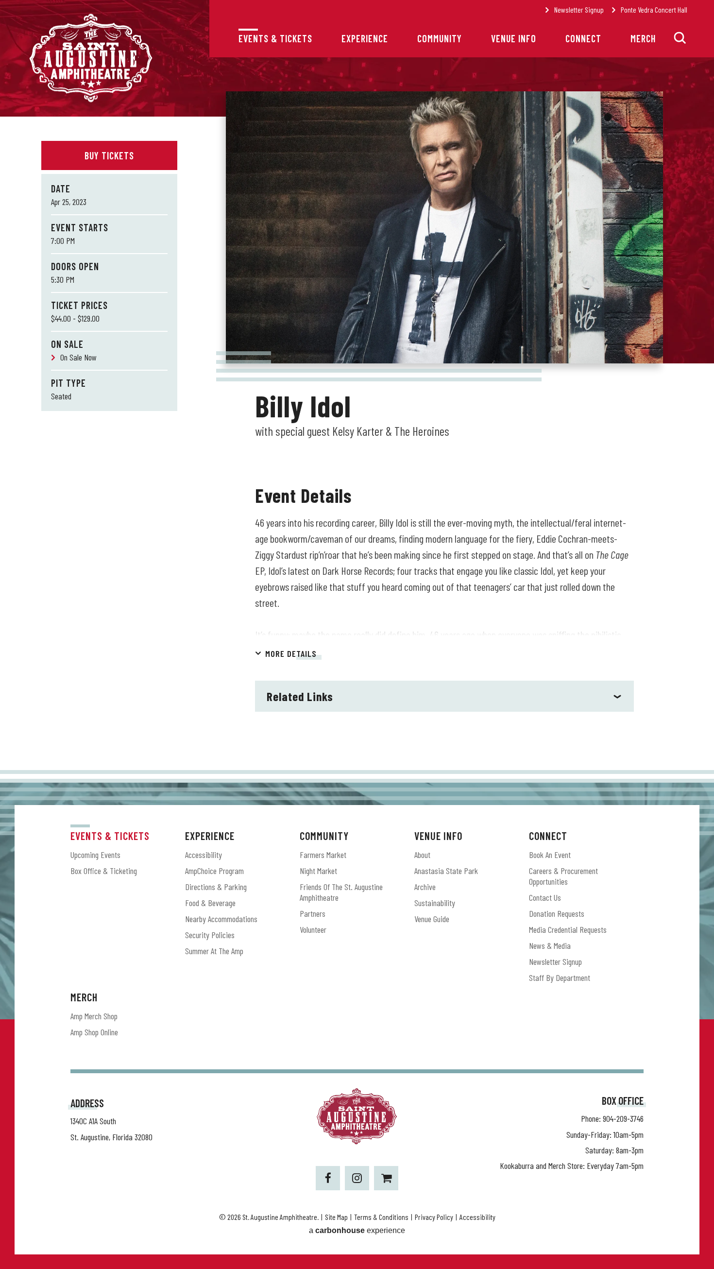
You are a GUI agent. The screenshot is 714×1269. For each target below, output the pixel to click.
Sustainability (434, 902)
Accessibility (203, 854)
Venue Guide (431, 918)
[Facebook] (328, 1178)
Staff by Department (559, 977)
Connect (583, 38)
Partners (312, 913)
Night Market (318, 870)
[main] (357, 443)
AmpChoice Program (214, 870)
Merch (643, 38)
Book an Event (550, 854)
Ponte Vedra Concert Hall (654, 9)
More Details (291, 653)
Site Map (336, 1216)
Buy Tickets (109, 155)
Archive (425, 886)
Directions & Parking (216, 886)
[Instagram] (357, 1178)
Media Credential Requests (568, 929)
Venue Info (513, 38)
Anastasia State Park (446, 870)
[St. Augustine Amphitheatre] (91, 100)
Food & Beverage (210, 902)
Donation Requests (556, 913)
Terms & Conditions (381, 1216)
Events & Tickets (275, 38)
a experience (357, 1230)
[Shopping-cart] (386, 1178)
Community (439, 38)
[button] (680, 37)
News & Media (550, 945)
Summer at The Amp (214, 950)
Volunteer (313, 929)
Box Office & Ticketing (103, 870)
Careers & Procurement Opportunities (563, 876)
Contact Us (545, 897)
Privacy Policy (434, 1216)
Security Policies (210, 934)
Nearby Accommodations (221, 918)
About (422, 854)
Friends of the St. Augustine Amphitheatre (341, 892)
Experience (364, 38)
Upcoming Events (95, 854)
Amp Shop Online (94, 1032)
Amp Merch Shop (94, 1016)
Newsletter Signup (579, 9)
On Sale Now (78, 357)
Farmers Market (323, 854)
